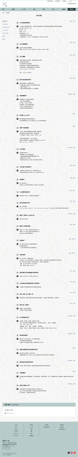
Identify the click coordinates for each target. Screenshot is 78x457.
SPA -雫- (31, 427)
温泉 (31, 429)
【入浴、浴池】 (72, 281)
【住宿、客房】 (72, 21)
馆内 (31, 433)
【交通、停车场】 (72, 238)
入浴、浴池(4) (5, 30)
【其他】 (74, 113)
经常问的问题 (46, 427)
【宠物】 (74, 126)
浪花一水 (5, 441)
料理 (31, 431)
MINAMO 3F (16, 433)
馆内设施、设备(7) (6, 27)
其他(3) (3, 39)
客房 (16, 427)
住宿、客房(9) (5, 24)
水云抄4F (16, 431)
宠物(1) (3, 36)
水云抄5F (16, 429)
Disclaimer (4, 454)
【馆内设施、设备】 (72, 94)
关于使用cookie (9, 454)
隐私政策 (62, 427)
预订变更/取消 (62, 429)
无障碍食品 (31, 435)
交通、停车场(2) (5, 33)
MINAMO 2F (16, 435)
